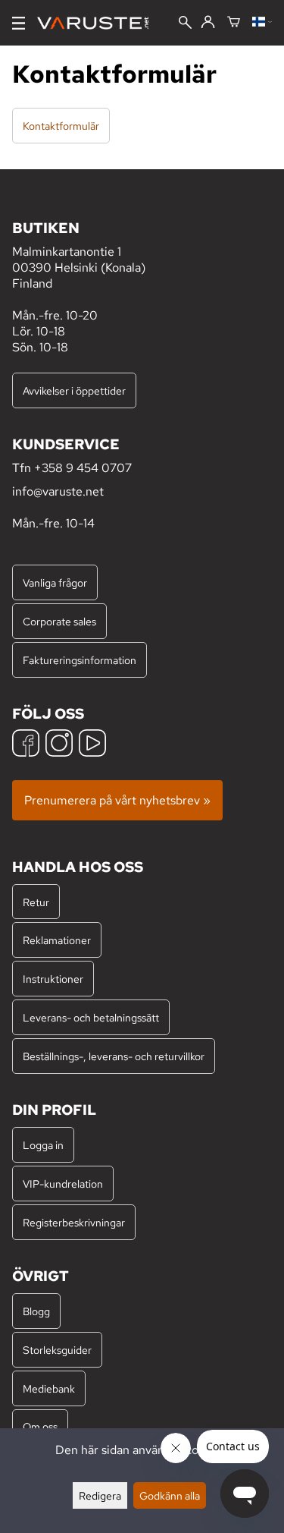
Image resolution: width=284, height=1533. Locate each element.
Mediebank (49, 1388)
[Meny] (18, 23)
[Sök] (185, 24)
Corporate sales (59, 621)
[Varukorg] (233, 23)
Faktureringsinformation (79, 660)
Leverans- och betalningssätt (91, 1017)
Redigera (100, 1495)
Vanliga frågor (55, 582)
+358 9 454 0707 (83, 468)
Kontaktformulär (61, 125)
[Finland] (262, 23)
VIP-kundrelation (63, 1183)
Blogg (36, 1311)
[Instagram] (59, 744)
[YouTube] (92, 744)
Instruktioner (53, 978)
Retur (36, 902)
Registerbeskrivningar (74, 1222)
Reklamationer (57, 940)
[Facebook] (25, 744)
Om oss (40, 1426)
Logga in (43, 1145)
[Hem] (99, 23)
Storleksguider (57, 1350)
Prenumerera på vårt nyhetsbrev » (117, 800)
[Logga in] (208, 23)
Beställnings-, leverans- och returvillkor (113, 1056)
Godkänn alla (169, 1495)
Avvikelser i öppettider (74, 390)
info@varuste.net (58, 491)
